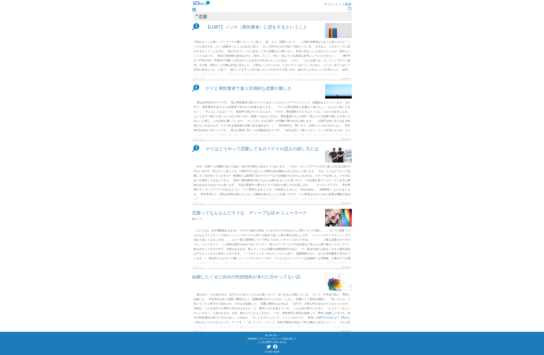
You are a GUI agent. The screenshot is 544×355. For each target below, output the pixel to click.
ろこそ (198, 218)
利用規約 (252, 338)
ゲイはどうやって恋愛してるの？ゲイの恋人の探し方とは (262, 148)
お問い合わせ (279, 342)
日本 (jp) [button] (272, 335)
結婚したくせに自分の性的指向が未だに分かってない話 (246, 276)
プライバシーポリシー (269, 338)
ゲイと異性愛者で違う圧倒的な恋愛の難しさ (249, 88)
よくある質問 (264, 342)
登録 (348, 3)
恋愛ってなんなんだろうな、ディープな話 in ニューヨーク (249, 212)
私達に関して (289, 338)
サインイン (333, 3)
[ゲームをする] (349, 9)
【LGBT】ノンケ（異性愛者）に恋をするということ (256, 27)
